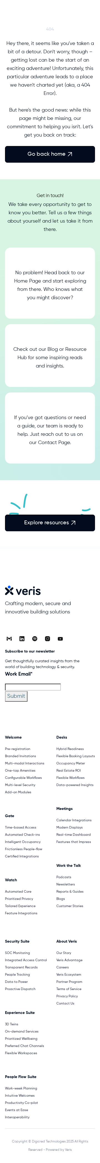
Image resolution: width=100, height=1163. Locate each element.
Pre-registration (17, 749)
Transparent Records (21, 967)
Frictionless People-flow (23, 849)
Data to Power (16, 982)
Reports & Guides (70, 891)
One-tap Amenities (20, 770)
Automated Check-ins (22, 835)
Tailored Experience (20, 906)
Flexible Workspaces (21, 1053)
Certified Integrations (22, 856)
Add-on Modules (18, 792)
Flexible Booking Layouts (75, 756)
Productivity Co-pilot (21, 1103)
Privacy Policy (67, 996)
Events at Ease (16, 1110)
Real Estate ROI (68, 770)
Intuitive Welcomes (20, 1095)
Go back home (50, 154)
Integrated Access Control (26, 960)
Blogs (60, 899)
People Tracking (17, 974)
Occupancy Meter (70, 763)
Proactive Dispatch (20, 989)
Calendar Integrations (74, 820)
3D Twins (11, 1024)
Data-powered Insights (75, 785)
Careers (62, 967)
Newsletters (65, 884)
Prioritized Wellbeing (21, 1039)
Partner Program (69, 982)
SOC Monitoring (17, 953)
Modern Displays (69, 827)
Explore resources (50, 523)
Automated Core (18, 891)
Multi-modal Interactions (24, 763)
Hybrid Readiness (70, 749)
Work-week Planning (21, 1088)
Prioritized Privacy (19, 899)
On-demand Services (22, 1031)
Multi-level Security (20, 785)
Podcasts (63, 877)
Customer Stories (69, 906)
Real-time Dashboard (73, 835)
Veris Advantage (69, 960)
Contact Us (65, 1003)
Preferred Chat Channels (24, 1046)
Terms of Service (68, 989)
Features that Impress (73, 842)
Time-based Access (20, 827)
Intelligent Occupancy (23, 842)
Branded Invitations (20, 756)
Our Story (63, 953)
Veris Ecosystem (68, 974)
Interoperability (17, 1117)
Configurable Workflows (23, 778)
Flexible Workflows (70, 778)
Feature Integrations (21, 913)
